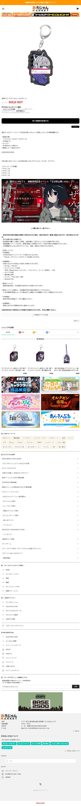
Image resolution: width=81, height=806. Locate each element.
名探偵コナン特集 (8, 539)
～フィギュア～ (7, 534)
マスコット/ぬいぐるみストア (12, 553)
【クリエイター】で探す (10, 515)
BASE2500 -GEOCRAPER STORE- (13, 530)
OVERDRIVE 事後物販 (9, 482)
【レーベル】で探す (9, 506)
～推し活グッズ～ (8, 520)
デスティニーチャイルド (10, 492)
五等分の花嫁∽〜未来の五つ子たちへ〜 (16, 473)
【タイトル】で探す (9, 501)
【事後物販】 (6, 558)
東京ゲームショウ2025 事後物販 (14, 478)
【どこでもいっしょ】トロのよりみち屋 (16, 463)
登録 (75, 686)
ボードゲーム (6, 544)
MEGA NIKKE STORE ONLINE (11, 459)
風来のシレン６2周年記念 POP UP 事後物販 (17, 487)
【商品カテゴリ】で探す (10, 511)
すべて (8, 332)
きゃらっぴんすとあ (9, 468)
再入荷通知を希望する (40, 121)
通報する (76, 320)
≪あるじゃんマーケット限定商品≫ (14, 496)
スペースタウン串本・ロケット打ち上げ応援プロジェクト (21, 548)
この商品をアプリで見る (40, 315)
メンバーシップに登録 (9, 109)
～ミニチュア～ (7, 525)
